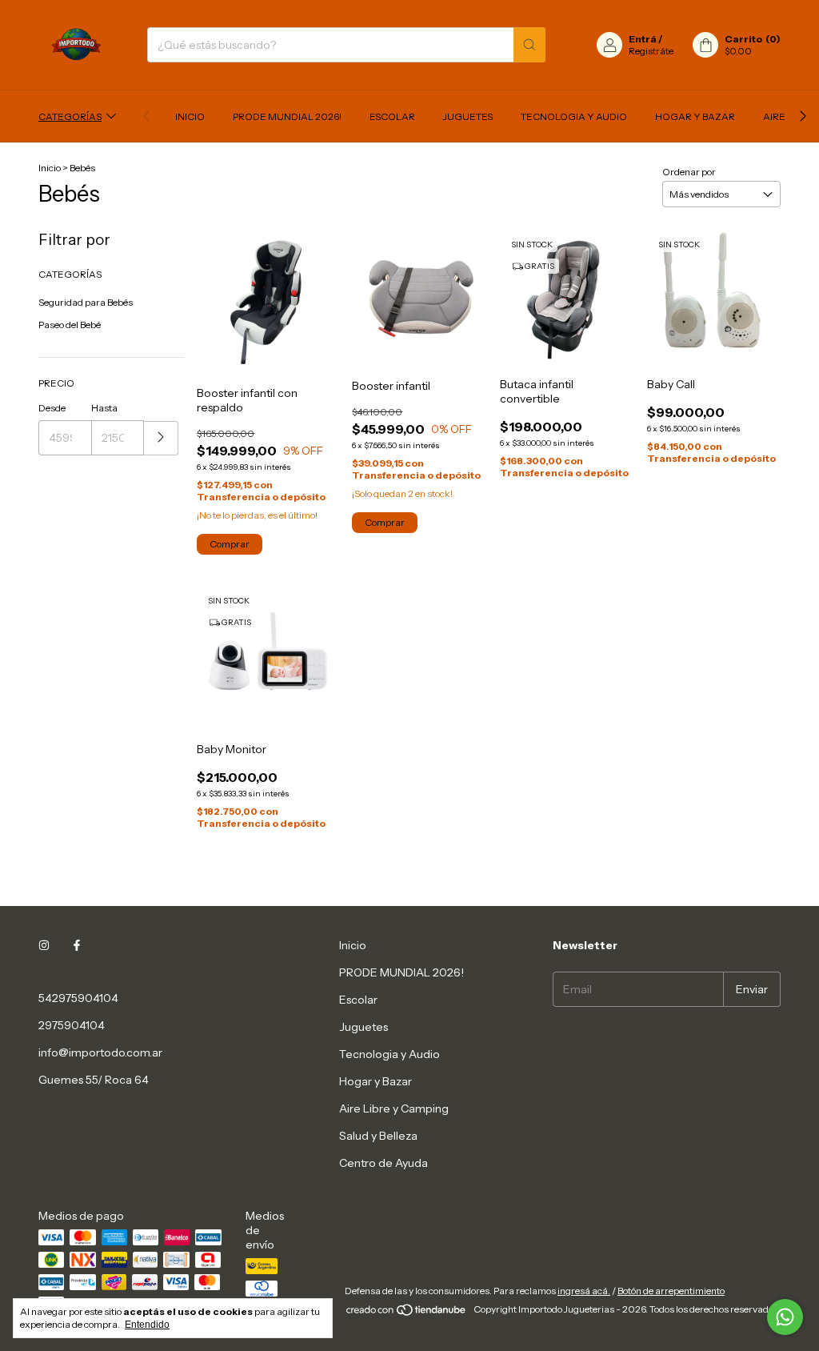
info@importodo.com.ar (100, 1052)
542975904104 (78, 998)
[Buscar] (529, 44)
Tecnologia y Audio (574, 116)
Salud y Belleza (378, 1136)
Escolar (392, 116)
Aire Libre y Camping (394, 1108)
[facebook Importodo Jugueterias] (76, 945)
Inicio (190, 116)
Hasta (104, 408)
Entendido (147, 1324)
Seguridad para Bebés (85, 302)
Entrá (643, 39)
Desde (52, 408)
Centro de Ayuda (383, 1163)
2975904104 (71, 1025)
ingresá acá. (583, 1291)
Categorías (70, 116)
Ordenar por (689, 172)
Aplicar (161, 438)
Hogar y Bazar (695, 116)
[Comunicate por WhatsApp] (785, 1317)
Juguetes (468, 116)
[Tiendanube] (407, 1313)
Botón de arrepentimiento (671, 1291)
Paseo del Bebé (69, 325)
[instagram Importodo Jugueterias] (44, 945)
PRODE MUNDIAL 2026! (287, 116)
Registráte (651, 51)
